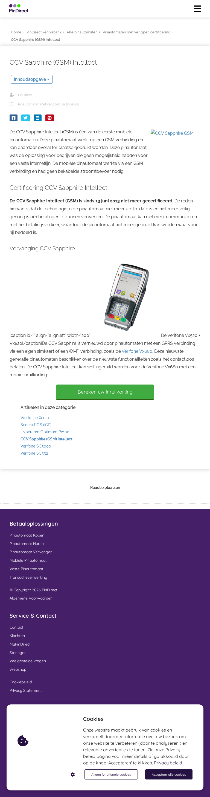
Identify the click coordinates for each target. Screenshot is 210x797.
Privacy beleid (168, 763)
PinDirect (25, 95)
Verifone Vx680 (137, 351)
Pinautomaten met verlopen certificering (48, 104)
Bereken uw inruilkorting (105, 392)
